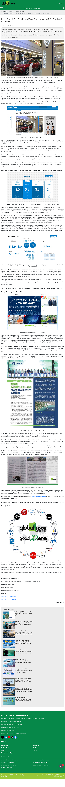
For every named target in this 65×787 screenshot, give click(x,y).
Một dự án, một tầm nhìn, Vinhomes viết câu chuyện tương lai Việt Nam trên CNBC (23, 651)
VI (59, 3)
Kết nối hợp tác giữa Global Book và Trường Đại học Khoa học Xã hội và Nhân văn (23, 680)
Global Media (5, 748)
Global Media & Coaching (40, 765)
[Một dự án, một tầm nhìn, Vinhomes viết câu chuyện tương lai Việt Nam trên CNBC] (9, 653)
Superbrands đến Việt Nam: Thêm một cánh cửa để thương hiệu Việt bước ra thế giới (23, 699)
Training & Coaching (7, 762)
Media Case (4, 745)
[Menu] (1, 8)
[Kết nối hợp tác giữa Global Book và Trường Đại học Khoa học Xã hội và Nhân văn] (9, 682)
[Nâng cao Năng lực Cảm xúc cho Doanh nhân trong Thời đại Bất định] (9, 672)
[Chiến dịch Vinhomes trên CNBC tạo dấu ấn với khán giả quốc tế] (9, 615)
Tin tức (35, 750)
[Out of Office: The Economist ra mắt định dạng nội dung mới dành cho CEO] (9, 663)
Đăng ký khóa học (7, 753)
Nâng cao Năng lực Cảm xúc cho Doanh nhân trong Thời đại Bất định (23, 670)
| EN (62, 3)
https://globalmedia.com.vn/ (8, 599)
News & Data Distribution (41, 760)
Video (3, 750)
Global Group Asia (6, 767)
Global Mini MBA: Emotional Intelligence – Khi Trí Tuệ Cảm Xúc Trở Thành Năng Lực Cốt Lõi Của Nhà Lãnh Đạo (23, 623)
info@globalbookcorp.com (39, 496)
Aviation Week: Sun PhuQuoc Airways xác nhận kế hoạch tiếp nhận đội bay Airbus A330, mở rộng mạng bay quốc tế (23, 632)
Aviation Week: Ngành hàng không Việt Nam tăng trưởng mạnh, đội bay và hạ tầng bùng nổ (23, 689)
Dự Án (35, 748)
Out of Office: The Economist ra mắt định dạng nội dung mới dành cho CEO (23, 661)
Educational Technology (40, 762)
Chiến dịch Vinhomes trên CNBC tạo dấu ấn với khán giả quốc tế (23, 613)
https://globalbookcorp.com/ (8, 596)
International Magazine (8, 765)
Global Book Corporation (15, 561)
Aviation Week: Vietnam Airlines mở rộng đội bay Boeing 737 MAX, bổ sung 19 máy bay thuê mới (23, 642)
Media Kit (36, 745)
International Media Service (9, 760)
